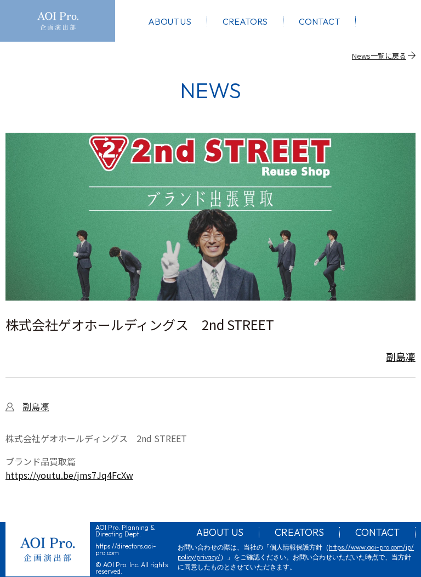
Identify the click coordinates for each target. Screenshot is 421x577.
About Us (169, 21)
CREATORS (299, 532)
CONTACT (377, 532)
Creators (245, 21)
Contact (319, 21)
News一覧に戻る (379, 55)
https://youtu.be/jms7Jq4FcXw (69, 475)
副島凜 (401, 356)
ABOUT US (219, 532)
